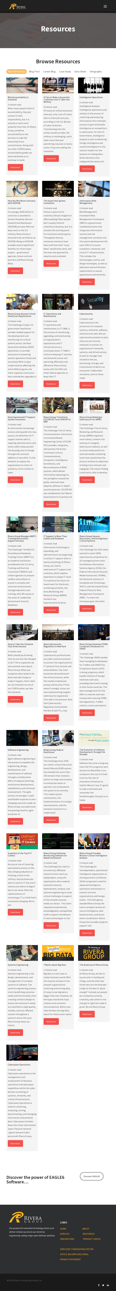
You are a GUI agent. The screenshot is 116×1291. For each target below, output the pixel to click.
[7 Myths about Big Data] (58, 953)
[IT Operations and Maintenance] (58, 302)
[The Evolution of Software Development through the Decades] (94, 738)
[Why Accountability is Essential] (22, 85)
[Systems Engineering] (22, 953)
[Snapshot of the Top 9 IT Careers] (22, 841)
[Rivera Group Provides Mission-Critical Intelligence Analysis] (94, 841)
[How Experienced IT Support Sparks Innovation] (22, 405)
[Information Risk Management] (94, 189)
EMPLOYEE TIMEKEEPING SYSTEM (76, 1249)
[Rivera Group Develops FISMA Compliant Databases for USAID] (94, 632)
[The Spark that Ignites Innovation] (58, 189)
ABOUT (85, 1228)
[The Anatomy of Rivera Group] (94, 953)
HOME (63, 1228)
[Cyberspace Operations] (22, 1053)
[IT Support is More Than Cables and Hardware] (58, 524)
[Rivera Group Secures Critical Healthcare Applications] (22, 302)
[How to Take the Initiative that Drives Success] (22, 632)
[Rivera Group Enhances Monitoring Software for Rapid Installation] (58, 841)
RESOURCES (88, 1233)
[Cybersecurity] (94, 302)
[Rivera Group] (17, 6)
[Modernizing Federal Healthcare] (58, 738)
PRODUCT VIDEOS (92, 1238)
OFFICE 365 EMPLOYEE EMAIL (74, 1254)
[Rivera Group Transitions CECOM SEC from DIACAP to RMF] (58, 405)
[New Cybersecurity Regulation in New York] (58, 632)
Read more (15, 167)
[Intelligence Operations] (94, 85)
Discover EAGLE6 (92, 1176)
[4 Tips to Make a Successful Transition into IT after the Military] (58, 85)
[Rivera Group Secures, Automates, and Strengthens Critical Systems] (94, 524)
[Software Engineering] (22, 738)
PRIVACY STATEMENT (70, 1259)
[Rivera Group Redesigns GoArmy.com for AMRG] (94, 405)
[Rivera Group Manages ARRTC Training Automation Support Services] (22, 524)
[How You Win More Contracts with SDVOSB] (22, 189)
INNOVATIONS (67, 1238)
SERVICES (64, 1233)
